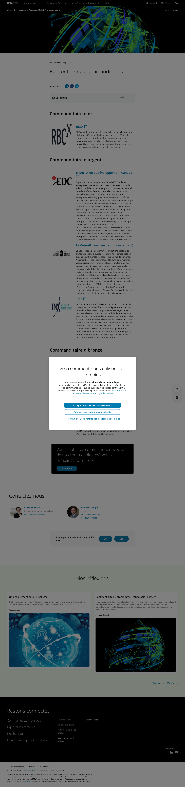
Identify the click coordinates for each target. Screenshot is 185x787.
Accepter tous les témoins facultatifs (92, 405)
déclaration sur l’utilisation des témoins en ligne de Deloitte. (99, 392)
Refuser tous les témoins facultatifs (92, 412)
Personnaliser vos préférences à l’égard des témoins (92, 418)
